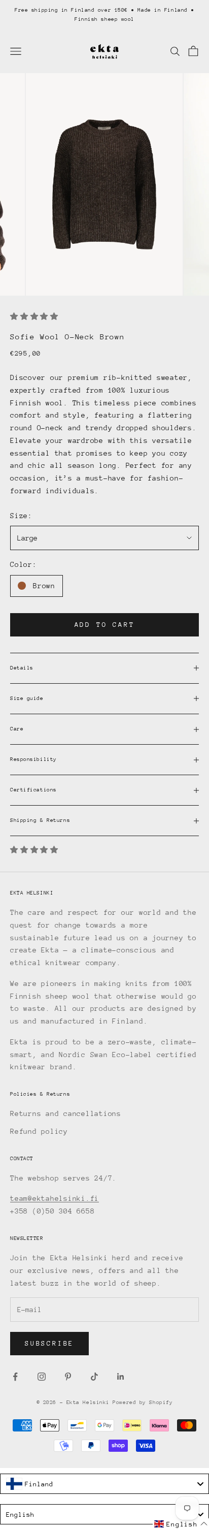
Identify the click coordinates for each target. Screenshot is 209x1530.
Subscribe (49, 1343)
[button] (181, 1524)
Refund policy (39, 1131)
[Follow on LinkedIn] (121, 1377)
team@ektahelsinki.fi (54, 1198)
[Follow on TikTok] (94, 1377)
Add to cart (105, 624)
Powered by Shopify (142, 1402)
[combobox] (104, 1484)
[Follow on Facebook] (15, 1377)
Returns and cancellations (65, 1113)
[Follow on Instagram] (42, 1377)
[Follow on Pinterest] (68, 1377)
